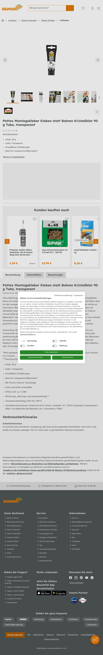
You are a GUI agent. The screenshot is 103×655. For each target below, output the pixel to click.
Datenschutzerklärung (63, 295)
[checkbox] (22, 341)
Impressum (78, 295)
